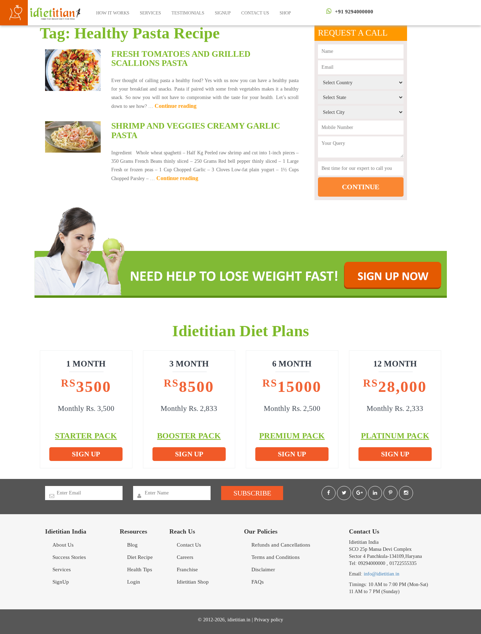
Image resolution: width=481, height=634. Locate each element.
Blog (132, 545)
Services (150, 13)
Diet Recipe (140, 557)
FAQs (257, 582)
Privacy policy (268, 619)
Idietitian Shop (193, 582)
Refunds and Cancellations (280, 545)
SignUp (223, 13)
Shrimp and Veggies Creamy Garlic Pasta (195, 130)
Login (133, 582)
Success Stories (69, 557)
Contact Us (255, 13)
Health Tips (139, 569)
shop (285, 13)
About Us (63, 545)
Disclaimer (263, 569)
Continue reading (175, 106)
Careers (185, 557)
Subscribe (252, 493)
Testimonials (187, 13)
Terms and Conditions (275, 557)
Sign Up (86, 454)
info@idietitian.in (381, 574)
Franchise (187, 569)
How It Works (112, 13)
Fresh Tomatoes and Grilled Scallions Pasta (180, 58)
